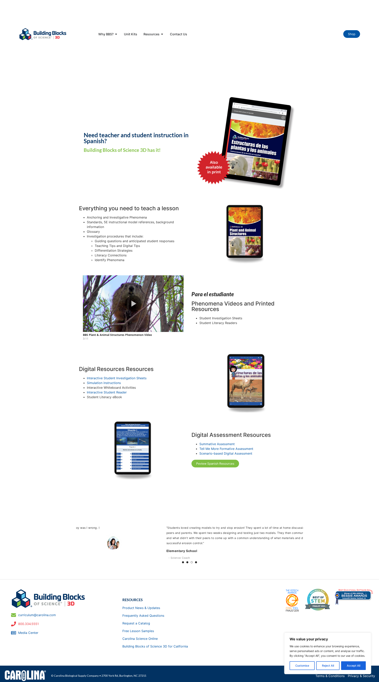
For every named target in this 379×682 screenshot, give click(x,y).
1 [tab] (183, 562)
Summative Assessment (217, 444)
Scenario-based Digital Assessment (225, 453)
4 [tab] (196, 562)
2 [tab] (187, 562)
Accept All (353, 665)
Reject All (328, 665)
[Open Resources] (162, 34)
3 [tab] (192, 562)
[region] (327, 653)
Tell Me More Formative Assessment (226, 449)
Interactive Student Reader (107, 392)
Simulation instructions (104, 383)
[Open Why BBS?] (116, 34)
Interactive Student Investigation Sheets (116, 378)
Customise (302, 665)
